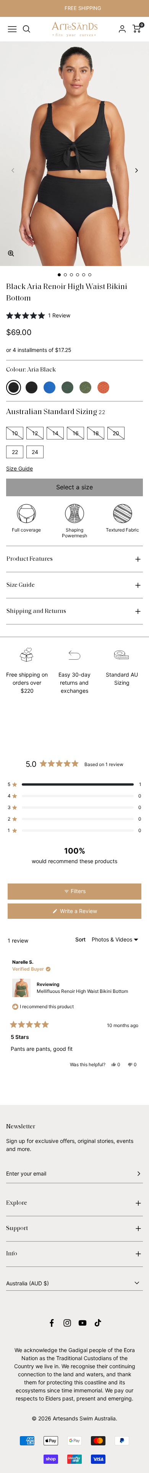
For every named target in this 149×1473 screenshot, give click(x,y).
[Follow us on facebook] (52, 1323)
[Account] (122, 29)
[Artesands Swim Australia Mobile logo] (74, 29)
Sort (81, 939)
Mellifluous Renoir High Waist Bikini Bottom (82, 991)
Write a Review (88, 913)
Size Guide (19, 468)
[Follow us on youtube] (82, 1323)
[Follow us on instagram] (67, 1323)
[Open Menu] (12, 29)
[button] (12, 254)
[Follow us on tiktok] (97, 1323)
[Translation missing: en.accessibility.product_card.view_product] (13, 387)
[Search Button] (27, 29)
